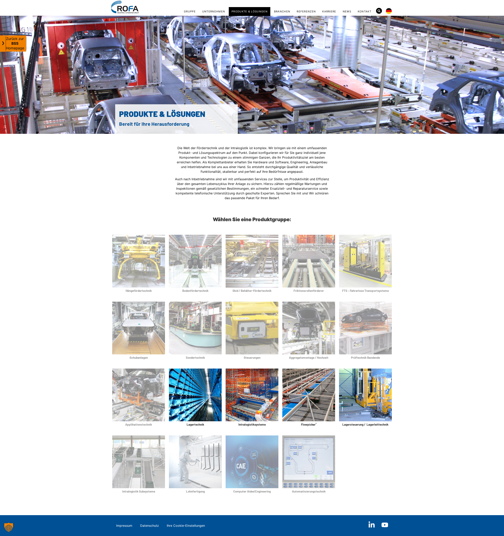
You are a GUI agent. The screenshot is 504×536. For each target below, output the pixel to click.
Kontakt (364, 11)
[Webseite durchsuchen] (379, 11)
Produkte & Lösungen (250, 11)
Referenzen (306, 11)
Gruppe (190, 11)
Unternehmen (213, 11)
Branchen (282, 11)
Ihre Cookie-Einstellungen (186, 526)
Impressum (124, 526)
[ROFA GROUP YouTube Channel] (384, 524)
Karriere (329, 11)
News (347, 11)
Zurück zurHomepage (15, 43)
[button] (8, 527)
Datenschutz (149, 526)
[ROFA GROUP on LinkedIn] (371, 524)
